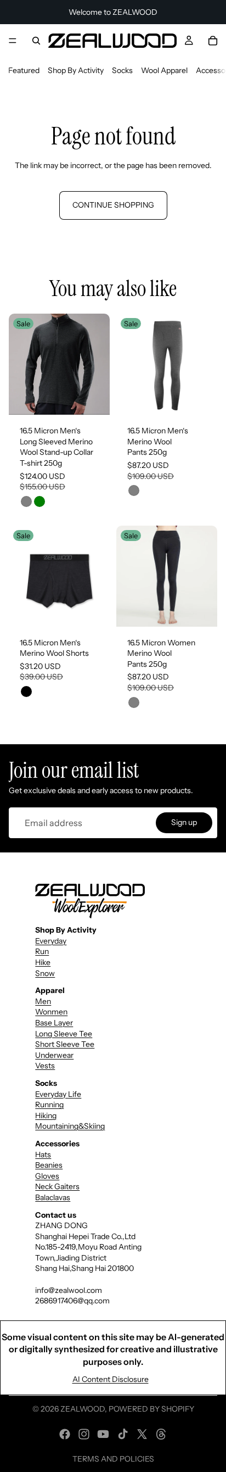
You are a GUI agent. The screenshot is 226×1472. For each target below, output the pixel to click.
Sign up (184, 823)
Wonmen (51, 1012)
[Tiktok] (122, 1434)
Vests (45, 1065)
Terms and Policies (113, 1459)
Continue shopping (113, 205)
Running (49, 1104)
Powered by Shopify (151, 1409)
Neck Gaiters (57, 1186)
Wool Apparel (164, 70)
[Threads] (161, 1434)
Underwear (54, 1055)
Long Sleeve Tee (63, 1034)
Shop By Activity (76, 70)
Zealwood (82, 1409)
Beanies (49, 1165)
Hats (43, 1154)
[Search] (36, 41)
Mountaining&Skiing (70, 1126)
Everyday (50, 941)
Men (43, 1001)
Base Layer (54, 1023)
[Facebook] (64, 1434)
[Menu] (12, 40)
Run (42, 951)
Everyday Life (58, 1094)
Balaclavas (52, 1197)
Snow (45, 973)
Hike (42, 962)
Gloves (47, 1176)
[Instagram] (84, 1434)
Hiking (45, 1115)
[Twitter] (142, 1434)
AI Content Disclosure (110, 1379)
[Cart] (213, 41)
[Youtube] (103, 1434)
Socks (122, 70)
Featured (23, 70)
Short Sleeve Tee (64, 1044)
